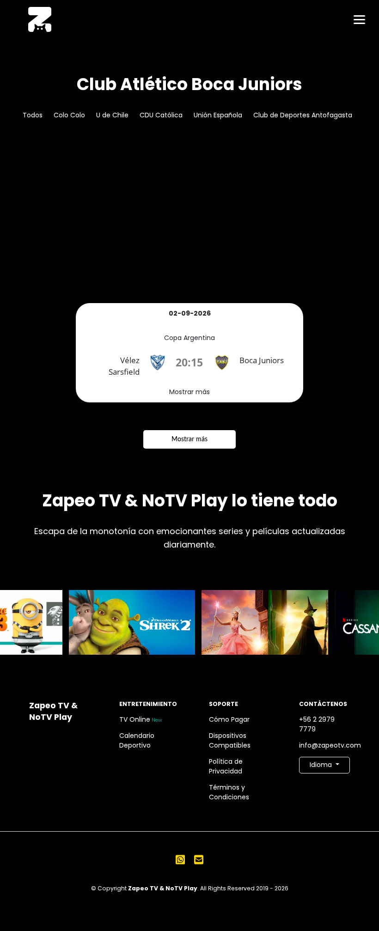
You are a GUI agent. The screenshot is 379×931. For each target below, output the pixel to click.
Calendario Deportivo (136, 740)
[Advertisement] (189, 233)
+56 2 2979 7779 (317, 724)
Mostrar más (189, 391)
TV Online (141, 719)
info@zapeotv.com (324, 745)
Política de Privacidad (226, 766)
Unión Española (218, 115)
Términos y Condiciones (229, 792)
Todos (33, 115)
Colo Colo (69, 115)
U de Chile (112, 115)
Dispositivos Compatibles (230, 740)
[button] (324, 765)
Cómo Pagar (229, 719)
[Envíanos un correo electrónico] (198, 859)
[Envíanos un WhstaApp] (180, 859)
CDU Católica (161, 115)
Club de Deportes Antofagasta (302, 115)
